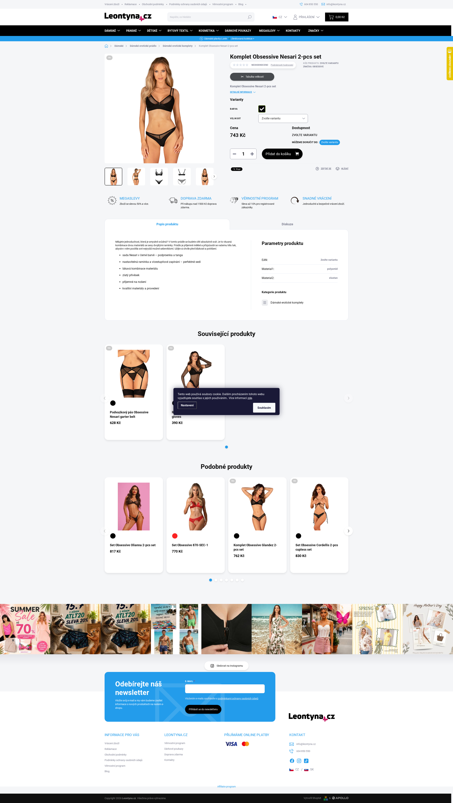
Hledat (249, 17)
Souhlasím (264, 407)
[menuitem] (113, 30)
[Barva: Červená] (174, 536)
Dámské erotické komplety (287, 302)
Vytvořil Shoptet (312, 798)
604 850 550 (303, 751)
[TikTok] (306, 760)
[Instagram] (299, 760)
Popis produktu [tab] (167, 224)
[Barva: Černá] (113, 403)
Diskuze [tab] (287, 224)
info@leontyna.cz (306, 744)
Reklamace (131, 4)
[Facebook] (292, 760)
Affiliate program (226, 786)
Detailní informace (241, 92)
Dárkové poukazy (173, 748)
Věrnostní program (222, 4)
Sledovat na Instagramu (230, 665)
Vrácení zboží (112, 4)
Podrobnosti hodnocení (282, 65)
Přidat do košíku (278, 154)
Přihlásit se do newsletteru (203, 709)
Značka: (313, 66)
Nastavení (187, 405)
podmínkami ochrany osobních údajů (238, 698)
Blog (240, 4)
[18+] (134, 374)
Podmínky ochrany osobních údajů (188, 4)
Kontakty (169, 760)
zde (250, 398)
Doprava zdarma (173, 754)
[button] (226, 447)
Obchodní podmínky (153, 4)
